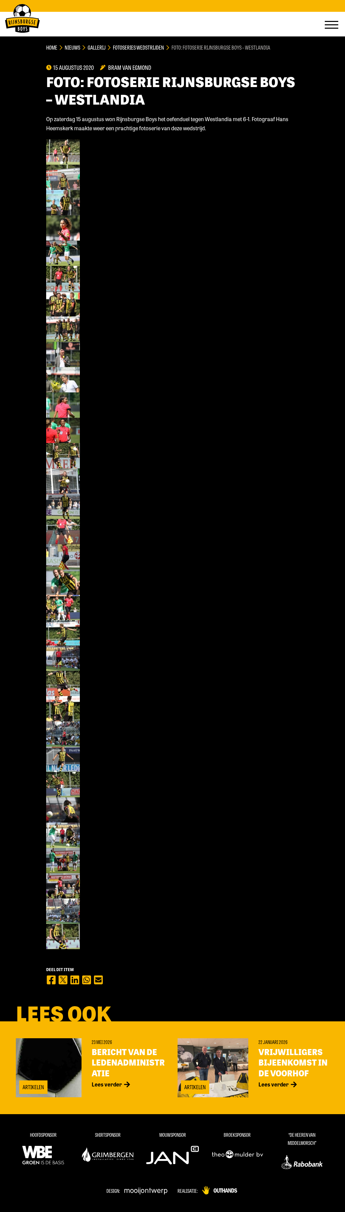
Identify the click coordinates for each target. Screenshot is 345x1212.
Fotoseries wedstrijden (138, 47)
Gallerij (96, 47)
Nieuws (72, 47)
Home (51, 47)
